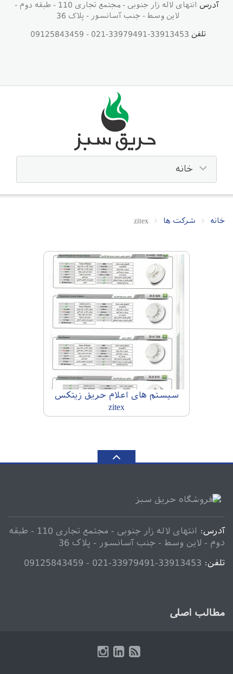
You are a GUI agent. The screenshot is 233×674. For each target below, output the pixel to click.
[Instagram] (103, 651)
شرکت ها (179, 220)
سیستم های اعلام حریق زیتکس (117, 395)
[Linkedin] (119, 651)
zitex (116, 407)
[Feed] (134, 651)
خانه (217, 220)
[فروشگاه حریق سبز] (116, 122)
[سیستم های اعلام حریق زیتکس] (116, 323)
